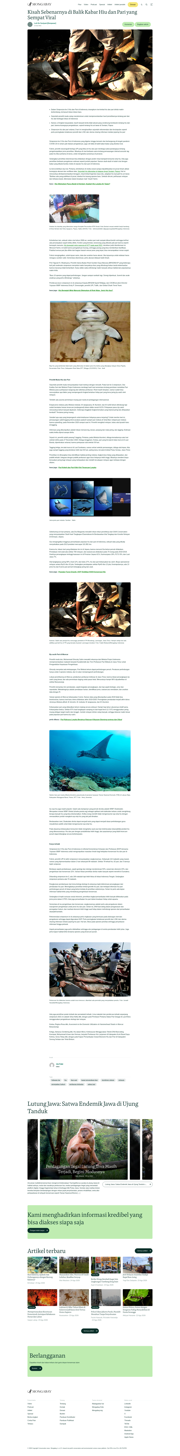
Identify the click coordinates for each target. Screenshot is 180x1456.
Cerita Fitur (32, 1420)
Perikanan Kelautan (76, 1084)
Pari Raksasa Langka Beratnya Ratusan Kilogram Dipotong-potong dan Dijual (91, 719)
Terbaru (30, 1424)
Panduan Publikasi (67, 1420)
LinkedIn (127, 1404)
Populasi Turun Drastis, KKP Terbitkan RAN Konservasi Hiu (82, 572)
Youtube (127, 1410)
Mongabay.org (97, 1410)
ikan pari (74, 1080)
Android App (129, 1434)
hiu (65, 1080)
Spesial (102, 4)
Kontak (62, 1407)
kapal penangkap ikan (89, 1080)
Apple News (128, 1437)
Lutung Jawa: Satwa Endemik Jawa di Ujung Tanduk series (127, 1184)
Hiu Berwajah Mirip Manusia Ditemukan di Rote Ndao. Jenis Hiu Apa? (85, 290)
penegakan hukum (58, 1084)
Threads (127, 1420)
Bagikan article (142, 24)
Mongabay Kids (98, 1407)
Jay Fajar (59, 1064)
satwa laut (91, 1084)
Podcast (94, 4)
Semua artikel (142, 1251)
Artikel (109, 4)
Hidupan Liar (55, 1080)
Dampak (63, 1424)
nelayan (121, 1080)
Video (86, 4)
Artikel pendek (120, 4)
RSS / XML (128, 1427)
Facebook (128, 1417)
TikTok (126, 1424)
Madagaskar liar (98, 1404)
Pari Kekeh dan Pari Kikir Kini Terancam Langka (77, 467)
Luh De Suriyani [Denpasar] (45, 23)
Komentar (128, 24)
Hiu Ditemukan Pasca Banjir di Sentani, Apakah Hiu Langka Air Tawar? (82, 184)
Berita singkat (33, 1417)
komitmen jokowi (108, 1080)
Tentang (63, 1404)
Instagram (128, 1407)
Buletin (34, 1368)
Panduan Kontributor (67, 1417)
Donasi (133, 4)
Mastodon (128, 1430)
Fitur (79, 4)
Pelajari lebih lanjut (37, 1230)
